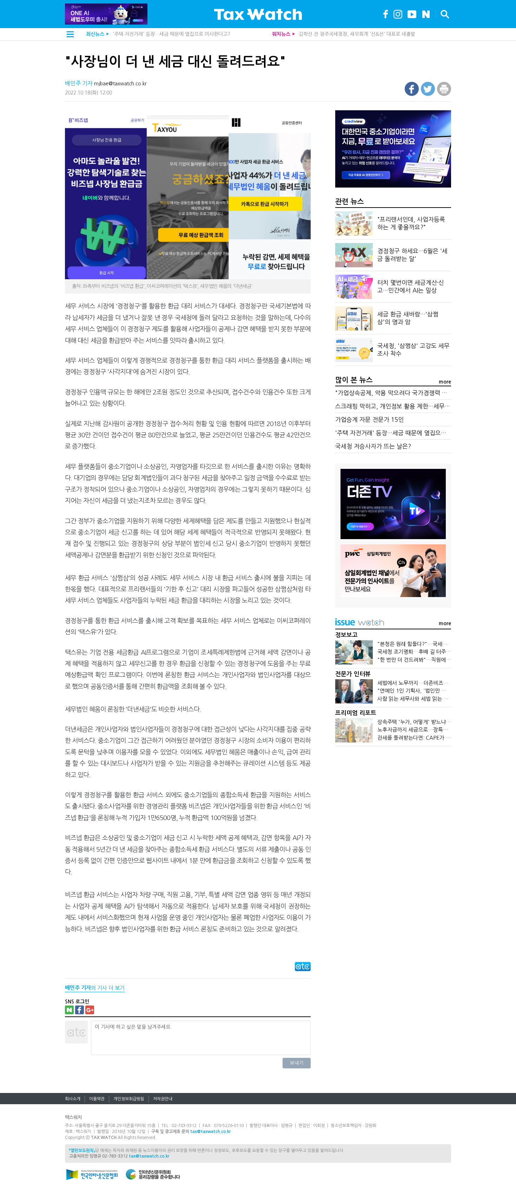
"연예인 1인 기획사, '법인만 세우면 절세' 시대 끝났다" (438, 690)
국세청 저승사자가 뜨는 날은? (373, 446)
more (445, 381)
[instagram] (397, 13)
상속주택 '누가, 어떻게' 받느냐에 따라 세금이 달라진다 (438, 722)
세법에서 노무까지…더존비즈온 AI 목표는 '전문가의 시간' (441, 683)
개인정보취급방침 (128, 1099)
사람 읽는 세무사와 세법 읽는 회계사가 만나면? (429, 698)
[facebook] (385, 13)
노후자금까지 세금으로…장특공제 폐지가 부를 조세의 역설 (442, 729)
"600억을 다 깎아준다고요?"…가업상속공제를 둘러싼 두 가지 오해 (182, 34)
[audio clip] (426, 13)
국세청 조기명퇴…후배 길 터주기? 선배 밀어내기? (433, 651)
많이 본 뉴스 (354, 380)
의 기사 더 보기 (95, 987)
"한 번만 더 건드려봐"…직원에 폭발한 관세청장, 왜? (435, 659)
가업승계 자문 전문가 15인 (369, 420)
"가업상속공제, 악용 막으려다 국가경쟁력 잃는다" (398, 393)
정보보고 (346, 635)
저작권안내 (162, 1099)
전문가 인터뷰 (353, 674)
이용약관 (97, 1099)
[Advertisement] (393, 805)
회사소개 (72, 1099)
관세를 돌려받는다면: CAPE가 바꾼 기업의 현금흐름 (435, 737)
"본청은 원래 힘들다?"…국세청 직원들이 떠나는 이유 (436, 644)
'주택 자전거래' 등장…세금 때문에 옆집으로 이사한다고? (407, 433)
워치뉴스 (281, 34)
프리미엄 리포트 (355, 713)
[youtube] (412, 13)
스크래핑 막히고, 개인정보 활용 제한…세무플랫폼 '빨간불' (409, 406)
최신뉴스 (95, 34)
